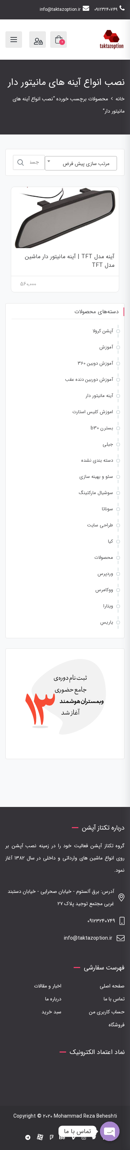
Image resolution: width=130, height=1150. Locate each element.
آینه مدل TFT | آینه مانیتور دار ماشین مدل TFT (69, 261)
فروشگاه (117, 1025)
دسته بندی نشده (97, 460)
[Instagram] (84, 1138)
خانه (120, 99)
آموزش (106, 347)
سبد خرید (51, 1012)
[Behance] (62, 1138)
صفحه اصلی (112, 986)
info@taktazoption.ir (60, 9)
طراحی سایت (100, 525)
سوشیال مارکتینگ (96, 493)
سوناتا (107, 509)
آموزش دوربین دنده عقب (89, 379)
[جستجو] (20, 162)
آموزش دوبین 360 (95, 363)
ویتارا (108, 606)
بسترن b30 (102, 428)
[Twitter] (94, 1138)
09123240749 (105, 9)
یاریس (106, 622)
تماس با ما (114, 999)
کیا (110, 541)
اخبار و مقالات (47, 986)
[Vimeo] (73, 1138)
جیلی (108, 444)
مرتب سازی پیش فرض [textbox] (86, 164)
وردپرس (105, 574)
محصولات (103, 557)
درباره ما (53, 999)
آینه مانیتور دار (99, 396)
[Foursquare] (51, 1138)
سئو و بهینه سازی (96, 476)
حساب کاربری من (107, 1012)
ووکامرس (104, 590)
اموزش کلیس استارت (92, 412)
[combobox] (81, 163)
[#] (27, 1138)
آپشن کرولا (102, 331)
